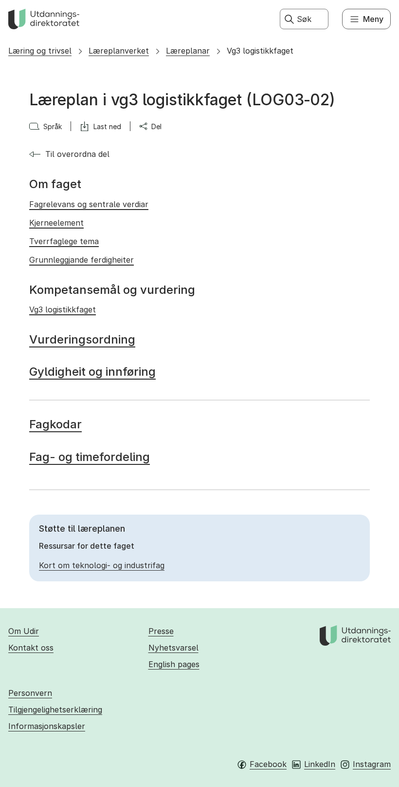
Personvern (30, 693)
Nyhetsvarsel (173, 648)
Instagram (372, 764)
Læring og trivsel (40, 51)
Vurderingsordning (82, 339)
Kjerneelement (56, 223)
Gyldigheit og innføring (92, 372)
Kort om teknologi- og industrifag (101, 565)
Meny (373, 19)
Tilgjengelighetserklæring (55, 709)
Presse (161, 631)
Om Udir (23, 631)
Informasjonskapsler (46, 726)
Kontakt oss (31, 648)
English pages (174, 664)
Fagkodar (55, 424)
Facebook (268, 764)
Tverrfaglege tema (64, 241)
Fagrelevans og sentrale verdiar (88, 204)
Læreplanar (188, 51)
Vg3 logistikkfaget (260, 51)
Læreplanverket (119, 51)
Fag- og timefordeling (89, 457)
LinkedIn (319, 764)
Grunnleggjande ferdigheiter (81, 260)
